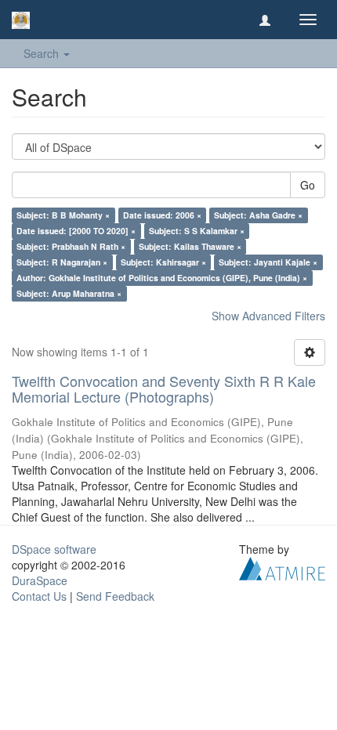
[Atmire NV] (282, 566)
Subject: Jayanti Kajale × (268, 262)
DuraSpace (39, 580)
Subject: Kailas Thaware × (190, 246)
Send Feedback (115, 596)
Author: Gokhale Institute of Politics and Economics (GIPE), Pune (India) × (161, 278)
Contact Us (39, 596)
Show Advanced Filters (268, 315)
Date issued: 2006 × (162, 215)
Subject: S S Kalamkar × (197, 231)
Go (307, 185)
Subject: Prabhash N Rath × (70, 246)
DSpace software (54, 549)
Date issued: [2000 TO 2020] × (76, 231)
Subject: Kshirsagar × (163, 262)
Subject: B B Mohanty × (63, 215)
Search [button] (43, 53)
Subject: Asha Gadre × (258, 215)
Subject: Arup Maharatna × (68, 293)
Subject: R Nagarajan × (61, 262)
